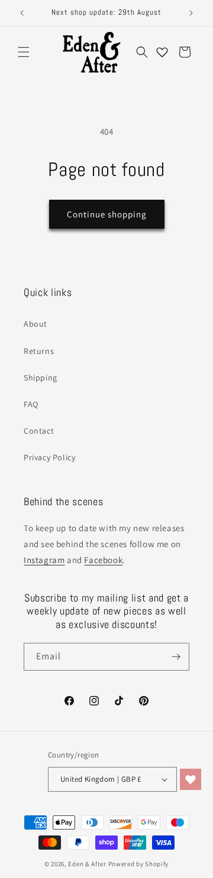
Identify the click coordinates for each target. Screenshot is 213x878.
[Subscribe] (176, 657)
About (35, 323)
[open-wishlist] (190, 779)
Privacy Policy (49, 457)
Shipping (40, 377)
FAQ (31, 404)
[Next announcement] (191, 13)
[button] (24, 52)
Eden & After (87, 864)
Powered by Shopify (138, 864)
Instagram (44, 559)
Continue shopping (107, 214)
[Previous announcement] (22, 13)
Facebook (103, 559)
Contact (39, 430)
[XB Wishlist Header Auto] (162, 52)
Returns (39, 351)
